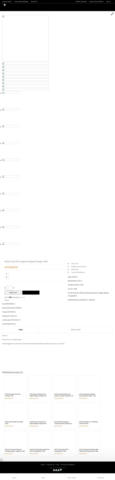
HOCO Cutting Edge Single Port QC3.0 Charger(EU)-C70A (39, 450)
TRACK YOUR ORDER (96, 1)
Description (75, 263)
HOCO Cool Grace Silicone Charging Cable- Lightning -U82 (15, 450)
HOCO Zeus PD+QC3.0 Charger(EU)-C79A (61, 450)
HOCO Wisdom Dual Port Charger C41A (13, 394)
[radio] (7, 274)
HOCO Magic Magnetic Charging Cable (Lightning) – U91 (63, 423)
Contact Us (50, 464)
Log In (108, 1)
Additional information (78, 266)
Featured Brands (21, 1)
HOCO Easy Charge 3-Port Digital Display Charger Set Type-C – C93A (38, 423)
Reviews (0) (74, 269)
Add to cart (13, 292)
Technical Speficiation (78, 272)
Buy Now (31, 292)
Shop (43, 464)
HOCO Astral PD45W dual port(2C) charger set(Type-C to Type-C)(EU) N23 (63, 395)
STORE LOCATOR (81, 1)
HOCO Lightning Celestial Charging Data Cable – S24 (87, 394)
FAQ (57, 464)
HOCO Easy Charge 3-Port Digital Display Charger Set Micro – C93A (38, 395)
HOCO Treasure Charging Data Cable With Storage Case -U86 (88, 450)
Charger (22, 297)
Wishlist (34, 1)
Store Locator (72, 478)
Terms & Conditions (67, 464)
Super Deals (7, 1)
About (14, 478)
